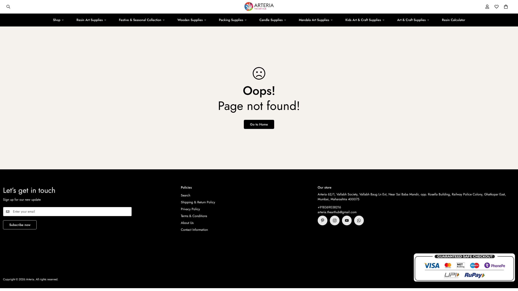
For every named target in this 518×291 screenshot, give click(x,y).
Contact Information (194, 229)
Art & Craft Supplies (411, 20)
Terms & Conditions (194, 216)
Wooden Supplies (190, 20)
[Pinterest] (322, 220)
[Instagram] (335, 220)
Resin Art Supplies (89, 20)
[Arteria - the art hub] (259, 7)
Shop (56, 20)
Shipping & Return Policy (198, 202)
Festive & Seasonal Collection (140, 20)
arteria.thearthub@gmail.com (337, 212)
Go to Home (259, 124)
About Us (187, 222)
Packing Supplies (231, 20)
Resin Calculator (453, 20)
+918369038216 (329, 207)
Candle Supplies (271, 20)
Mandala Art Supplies (314, 20)
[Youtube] (347, 220)
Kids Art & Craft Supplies (363, 20)
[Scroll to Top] (510, 269)
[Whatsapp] (359, 220)
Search (185, 195)
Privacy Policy (190, 209)
